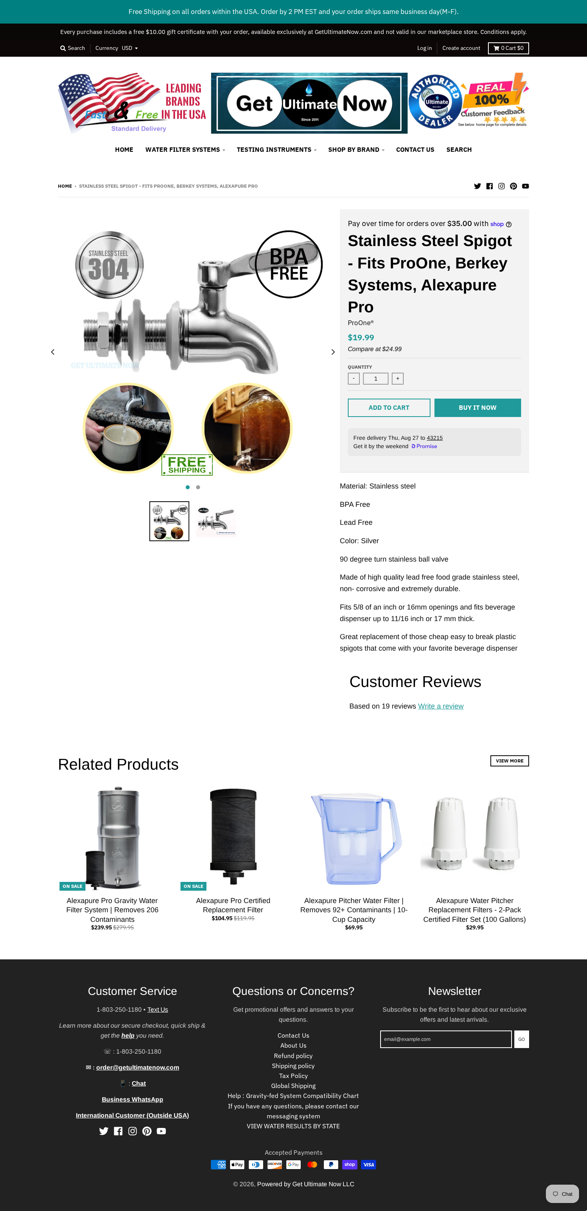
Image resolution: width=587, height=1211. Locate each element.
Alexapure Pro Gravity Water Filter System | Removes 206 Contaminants (112, 910)
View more (510, 760)
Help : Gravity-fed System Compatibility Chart (293, 1096)
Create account (461, 48)
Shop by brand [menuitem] (353, 149)
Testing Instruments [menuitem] (274, 149)
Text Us (157, 1009)
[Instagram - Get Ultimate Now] (501, 185)
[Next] (332, 351)
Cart (512, 48)
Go (521, 1039)
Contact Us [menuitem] (415, 149)
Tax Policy (293, 1076)
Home (65, 186)
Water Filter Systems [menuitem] (182, 149)
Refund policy (293, 1056)
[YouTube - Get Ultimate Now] (525, 185)
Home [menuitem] (124, 149)
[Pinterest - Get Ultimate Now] (513, 185)
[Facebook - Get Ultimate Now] (489, 185)
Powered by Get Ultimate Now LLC (305, 1184)
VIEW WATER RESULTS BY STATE (293, 1126)
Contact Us (293, 1035)
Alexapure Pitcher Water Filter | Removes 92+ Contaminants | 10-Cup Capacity (354, 910)
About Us (293, 1045)
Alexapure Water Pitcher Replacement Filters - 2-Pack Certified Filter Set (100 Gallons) (474, 910)
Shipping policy (293, 1066)
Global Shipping (293, 1086)
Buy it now (478, 407)
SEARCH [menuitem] (459, 149)
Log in (424, 48)
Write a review (441, 706)
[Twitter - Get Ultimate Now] (477, 185)
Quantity (360, 366)
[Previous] (53, 351)
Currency (106, 48)
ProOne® (361, 322)
